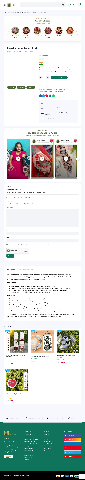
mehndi (55, 91)
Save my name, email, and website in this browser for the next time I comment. (28, 244)
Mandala (51, 91)
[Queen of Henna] (12, 5)
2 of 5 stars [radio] (11, 204)
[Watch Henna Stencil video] (18, 159)
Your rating (9, 201)
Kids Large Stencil (28, 455)
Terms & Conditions (49, 443)
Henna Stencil (11, 12)
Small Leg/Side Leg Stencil (30, 446)
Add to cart (59, 77)
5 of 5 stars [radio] (30, 204)
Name (8, 230)
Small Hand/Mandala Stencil (23, 12)
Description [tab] (11, 269)
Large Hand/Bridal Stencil (30, 443)
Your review (10, 207)
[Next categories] (77, 32)
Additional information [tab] (25, 269)
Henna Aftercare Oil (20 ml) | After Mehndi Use (15, 356)
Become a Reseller (48, 441)
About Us (46, 437)
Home (5, 12)
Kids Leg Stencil (28, 457)
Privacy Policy (47, 446)
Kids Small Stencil (28, 453)
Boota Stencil (27, 459)
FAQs (45, 450)
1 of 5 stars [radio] (7, 204)
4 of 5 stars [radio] (23, 204)
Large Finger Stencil (29, 437)
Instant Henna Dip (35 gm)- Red (15, 394)
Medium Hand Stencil (29, 441)
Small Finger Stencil (29, 434)
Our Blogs (46, 434)
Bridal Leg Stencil (28, 450)
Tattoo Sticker (61, 91)
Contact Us (46, 439)
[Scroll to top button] (82, 473)
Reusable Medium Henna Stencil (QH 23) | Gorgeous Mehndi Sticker (42, 355)
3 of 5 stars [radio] (17, 204)
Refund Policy (47, 448)
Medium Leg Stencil (29, 448)
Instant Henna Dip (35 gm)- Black (66, 355)
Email (8, 237)
